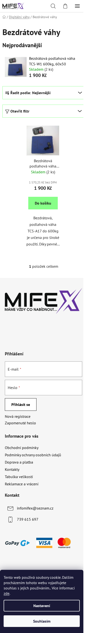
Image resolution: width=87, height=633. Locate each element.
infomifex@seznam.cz (35, 508)
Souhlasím (42, 621)
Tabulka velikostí (19, 476)
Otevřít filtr (19, 111)
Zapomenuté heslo (20, 422)
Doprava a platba (19, 462)
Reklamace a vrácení (21, 483)
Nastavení (41, 605)
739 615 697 (27, 519)
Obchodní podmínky (21, 447)
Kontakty (12, 469)
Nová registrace (17, 416)
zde (6, 593)
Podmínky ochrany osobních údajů (33, 454)
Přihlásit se (20, 404)
